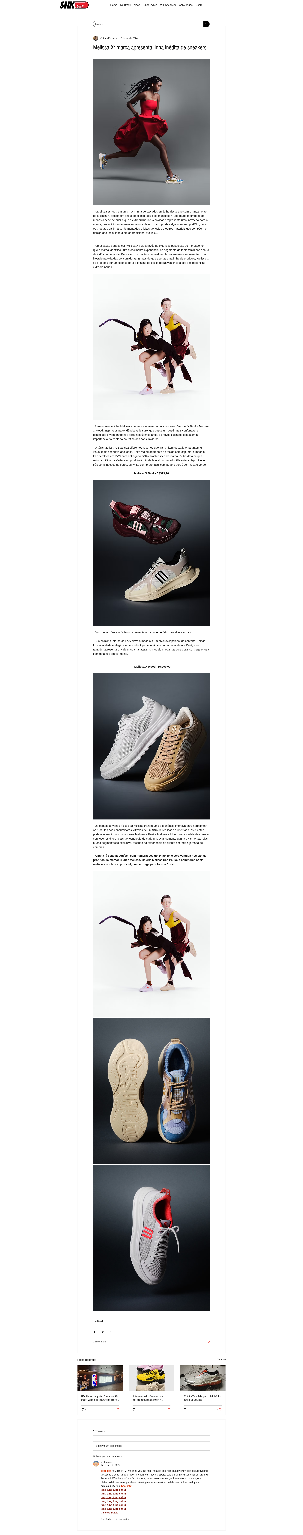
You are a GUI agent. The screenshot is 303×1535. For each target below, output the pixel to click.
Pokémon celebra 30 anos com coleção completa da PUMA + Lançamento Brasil (148, 1398)
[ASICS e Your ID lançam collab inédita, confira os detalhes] (203, 1378)
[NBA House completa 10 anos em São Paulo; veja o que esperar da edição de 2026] (100, 1378)
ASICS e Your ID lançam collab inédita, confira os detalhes (202, 1398)
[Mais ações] (208, 1464)
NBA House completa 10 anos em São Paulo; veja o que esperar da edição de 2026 (100, 1398)
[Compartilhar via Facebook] (94, 1331)
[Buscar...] (206, 24)
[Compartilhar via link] (110, 1331)
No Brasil (98, 1321)
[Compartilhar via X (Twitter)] (102, 1331)
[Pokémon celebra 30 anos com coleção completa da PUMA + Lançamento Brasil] (151, 1378)
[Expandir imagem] (151, 944)
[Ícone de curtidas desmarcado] (103, 1519)
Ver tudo (221, 1359)
